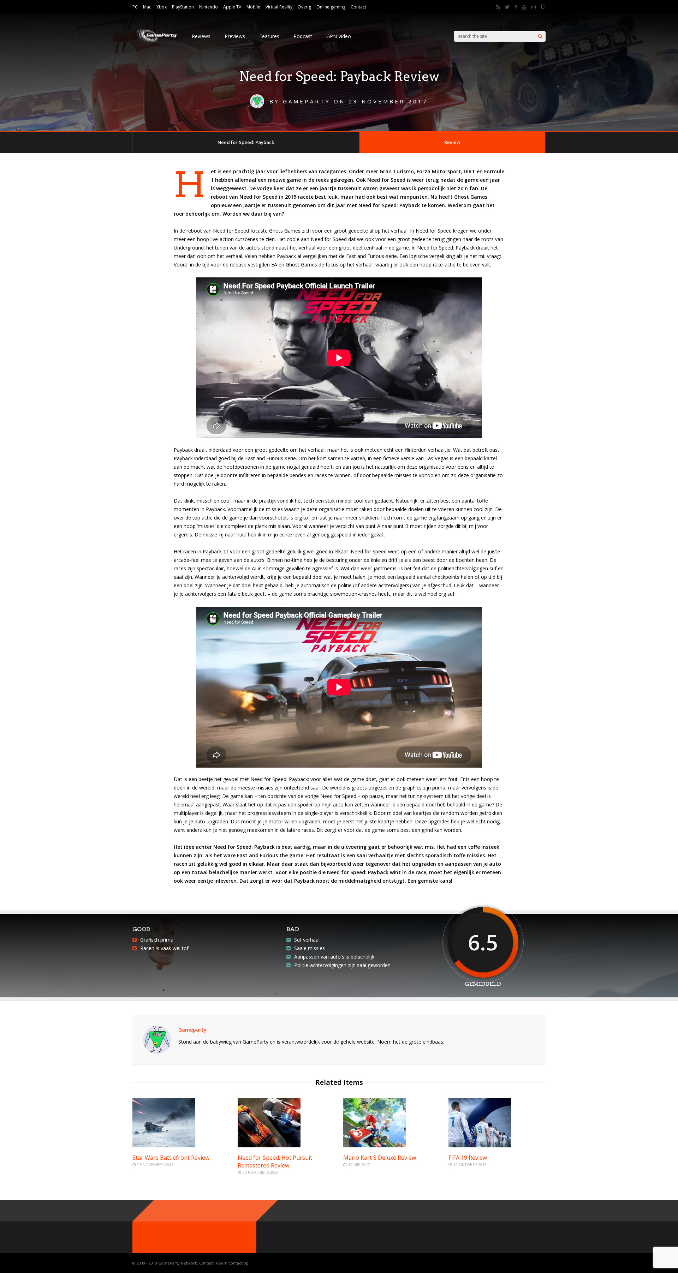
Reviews (201, 36)
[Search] (540, 36)
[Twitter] (507, 7)
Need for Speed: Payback (246, 142)
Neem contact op (232, 1263)
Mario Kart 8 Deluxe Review (379, 1157)
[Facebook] (516, 7)
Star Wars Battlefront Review (170, 1157)
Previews (235, 36)
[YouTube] (524, 7)
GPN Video (338, 36)
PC (135, 7)
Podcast (302, 36)
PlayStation (183, 7)
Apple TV (232, 7)
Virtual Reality (279, 7)
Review (452, 142)
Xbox (161, 7)
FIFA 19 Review (467, 1157)
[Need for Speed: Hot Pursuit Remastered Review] (269, 1145)
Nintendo (208, 7)
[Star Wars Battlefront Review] (163, 1145)
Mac (147, 7)
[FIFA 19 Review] (479, 1145)
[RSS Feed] (498, 7)
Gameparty (192, 1029)
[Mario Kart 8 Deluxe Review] (374, 1145)
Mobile (253, 7)
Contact (358, 7)
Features (269, 36)
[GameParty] (155, 43)
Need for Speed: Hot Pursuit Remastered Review (275, 1161)
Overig (304, 7)
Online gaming (330, 7)
